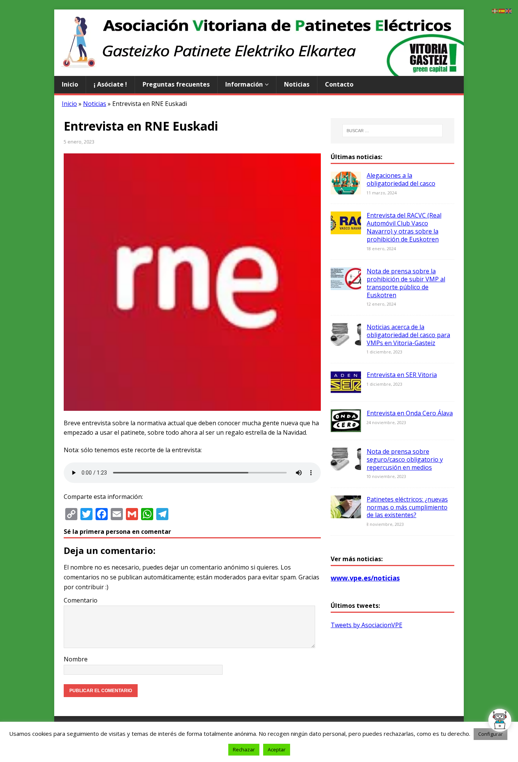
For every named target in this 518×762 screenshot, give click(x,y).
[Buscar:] (392, 130)
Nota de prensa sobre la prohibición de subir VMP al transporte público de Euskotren (406, 283)
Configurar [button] (490, 733)
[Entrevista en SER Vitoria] (346, 388)
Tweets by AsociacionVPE (366, 625)
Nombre (76, 659)
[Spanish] (502, 10)
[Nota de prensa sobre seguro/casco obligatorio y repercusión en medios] (346, 465)
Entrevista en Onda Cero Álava (410, 413)
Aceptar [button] (277, 749)
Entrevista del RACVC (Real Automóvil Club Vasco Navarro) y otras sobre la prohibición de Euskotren (404, 227)
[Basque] (495, 10)
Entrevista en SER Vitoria (402, 375)
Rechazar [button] (244, 749)
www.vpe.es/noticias (365, 577)
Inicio (70, 84)
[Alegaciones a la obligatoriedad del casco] (346, 189)
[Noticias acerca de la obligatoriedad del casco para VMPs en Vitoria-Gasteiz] (346, 340)
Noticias (296, 84)
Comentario (80, 600)
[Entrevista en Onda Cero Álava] (346, 427)
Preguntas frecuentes (176, 84)
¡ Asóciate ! (110, 84)
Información (244, 84)
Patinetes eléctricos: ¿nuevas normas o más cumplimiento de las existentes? (407, 507)
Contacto (339, 84)
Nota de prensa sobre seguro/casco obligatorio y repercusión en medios (405, 459)
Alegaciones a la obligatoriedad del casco (401, 179)
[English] (508, 10)
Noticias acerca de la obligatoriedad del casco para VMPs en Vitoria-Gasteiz (408, 335)
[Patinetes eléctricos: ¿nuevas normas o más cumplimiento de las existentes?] (346, 513)
